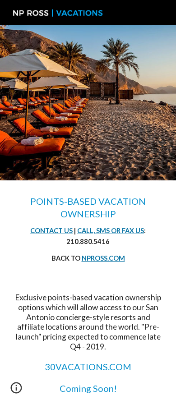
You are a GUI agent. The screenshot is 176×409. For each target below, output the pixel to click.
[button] (16, 391)
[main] (88, 229)
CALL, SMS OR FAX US (110, 230)
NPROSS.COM (103, 258)
